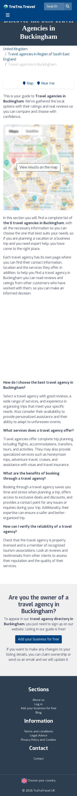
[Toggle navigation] (7, 15)
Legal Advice (38, 735)
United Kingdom (15, 49)
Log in (38, 704)
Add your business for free (38, 639)
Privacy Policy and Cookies (38, 740)
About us (38, 700)
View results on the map (38, 167)
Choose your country (41, 780)
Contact (39, 758)
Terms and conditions (38, 731)
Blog (38, 712)
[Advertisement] (38, 338)
